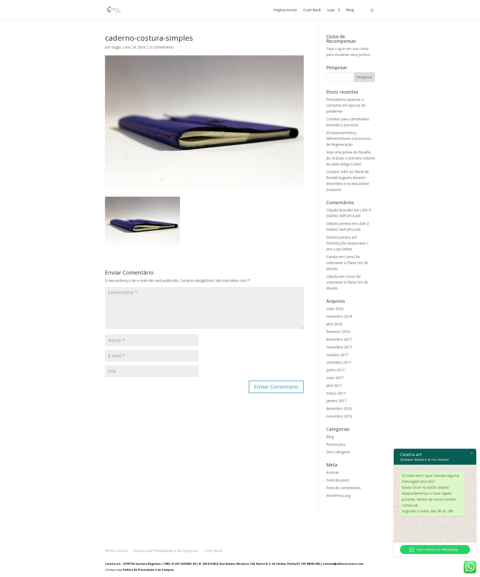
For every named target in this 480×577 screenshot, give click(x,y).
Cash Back (312, 10)
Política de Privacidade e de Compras (166, 550)
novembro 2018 (339, 316)
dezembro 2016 (339, 408)
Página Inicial (285, 10)
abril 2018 (334, 324)
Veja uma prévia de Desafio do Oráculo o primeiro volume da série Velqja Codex (350, 158)
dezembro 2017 (339, 339)
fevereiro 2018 (338, 331)
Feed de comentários (343, 487)
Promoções (335, 444)
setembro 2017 (338, 362)
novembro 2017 (339, 347)
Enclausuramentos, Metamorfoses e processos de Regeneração (348, 138)
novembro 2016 (339, 416)
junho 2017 (335, 370)
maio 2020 (335, 308)
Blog (350, 10)
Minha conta (116, 550)
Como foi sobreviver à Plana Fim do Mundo (347, 262)
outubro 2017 (337, 354)
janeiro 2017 (336, 400)
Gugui (116, 47)
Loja (331, 10)
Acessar (332, 472)
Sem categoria (338, 451)
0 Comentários (162, 47)
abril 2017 (334, 385)
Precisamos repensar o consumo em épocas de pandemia (346, 105)
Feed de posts (337, 480)
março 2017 (336, 393)
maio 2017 (335, 377)
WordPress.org (338, 495)
